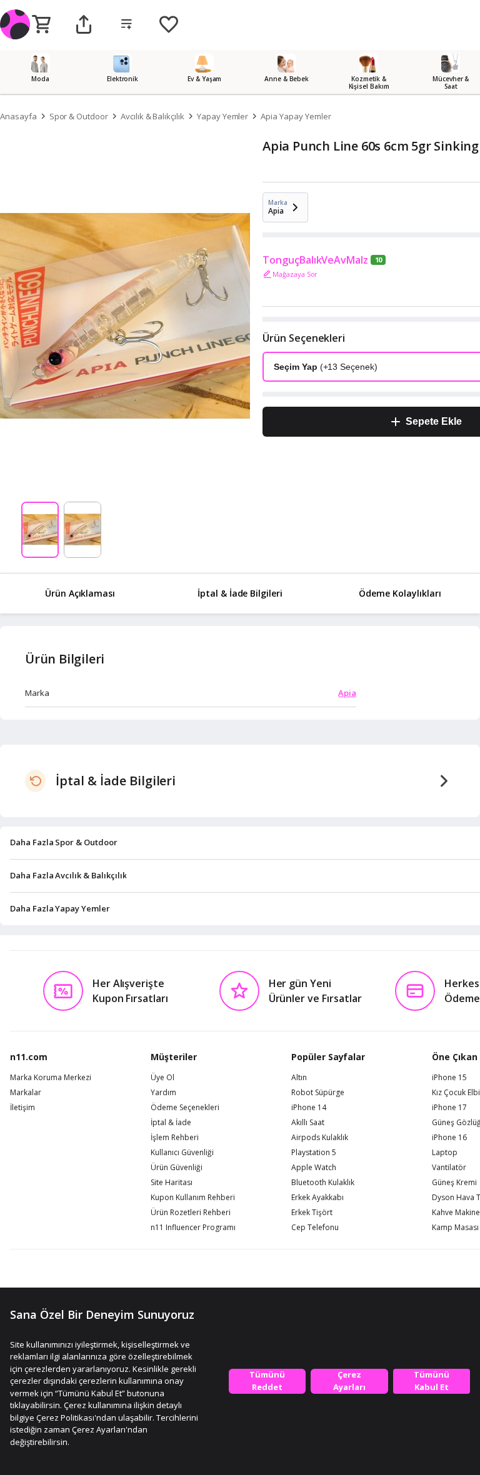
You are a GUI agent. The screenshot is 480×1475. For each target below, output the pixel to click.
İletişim (22, 1108)
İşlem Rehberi (175, 1138)
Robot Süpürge (317, 1093)
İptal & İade (171, 1123)
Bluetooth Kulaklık (322, 1183)
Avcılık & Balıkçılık (152, 116)
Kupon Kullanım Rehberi (193, 1198)
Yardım (163, 1093)
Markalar (25, 1093)
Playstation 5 (313, 1153)
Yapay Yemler (222, 116)
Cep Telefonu (315, 1228)
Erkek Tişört (311, 1213)
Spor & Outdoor (78, 116)
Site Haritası (171, 1183)
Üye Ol (162, 1078)
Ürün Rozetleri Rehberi (191, 1213)
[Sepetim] (41, 25)
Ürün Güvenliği (176, 1168)
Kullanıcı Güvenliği (182, 1153)
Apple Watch (313, 1168)
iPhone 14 (308, 1108)
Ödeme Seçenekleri (185, 1108)
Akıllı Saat (307, 1123)
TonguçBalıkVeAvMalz (315, 260)
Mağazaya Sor (295, 274)
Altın (299, 1078)
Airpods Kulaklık (319, 1138)
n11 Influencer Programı (193, 1228)
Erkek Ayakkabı (317, 1198)
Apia (347, 692)
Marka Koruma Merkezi (50, 1078)
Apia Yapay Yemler (296, 116)
